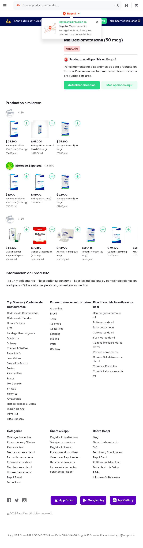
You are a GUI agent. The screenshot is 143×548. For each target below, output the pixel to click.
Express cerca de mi (19, 462)
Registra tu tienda (61, 447)
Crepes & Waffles (17, 348)
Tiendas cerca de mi (19, 467)
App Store (66, 500)
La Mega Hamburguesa (21, 333)
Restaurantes (15, 447)
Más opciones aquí (119, 85)
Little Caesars (15, 419)
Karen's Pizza (14, 373)
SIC (95, 447)
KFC (9, 328)
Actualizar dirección (82, 85)
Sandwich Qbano (17, 363)
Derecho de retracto (105, 442)
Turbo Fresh (14, 482)
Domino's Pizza (16, 323)
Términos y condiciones (122, 21)
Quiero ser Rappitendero (65, 457)
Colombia (56, 323)
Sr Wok (11, 388)
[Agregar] (26, 123)
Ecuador (55, 334)
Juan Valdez (14, 358)
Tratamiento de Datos (106, 467)
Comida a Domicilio (105, 366)
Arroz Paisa (14, 399)
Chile (53, 318)
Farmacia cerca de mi (20, 457)
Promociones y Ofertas (21, 442)
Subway (11, 343)
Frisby (10, 378)
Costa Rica (56, 329)
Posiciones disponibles (64, 452)
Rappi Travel (14, 477)
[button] (71, 14)
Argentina (56, 308)
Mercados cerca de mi (21, 452)
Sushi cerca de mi (104, 337)
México (54, 339)
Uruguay (55, 349)
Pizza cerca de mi (103, 327)
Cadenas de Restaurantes (22, 313)
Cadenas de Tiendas (19, 318)
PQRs (96, 472)
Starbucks (13, 338)
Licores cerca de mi (19, 472)
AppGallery (125, 500)
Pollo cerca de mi (103, 322)
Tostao (11, 368)
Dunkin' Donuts (16, 409)
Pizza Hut (12, 414)
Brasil (53, 313)
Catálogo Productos (19, 437)
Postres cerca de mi (105, 352)
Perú (53, 344)
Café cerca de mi (103, 332)
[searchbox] (67, 5)
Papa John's (14, 353)
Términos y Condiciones (107, 452)
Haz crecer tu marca (62, 462)
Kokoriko (12, 393)
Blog (95, 437)
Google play (96, 500)
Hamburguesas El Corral (21, 404)
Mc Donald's (14, 383)
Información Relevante (106, 477)
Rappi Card (100, 457)
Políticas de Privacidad (106, 462)
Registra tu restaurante (64, 437)
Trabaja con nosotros (63, 442)
